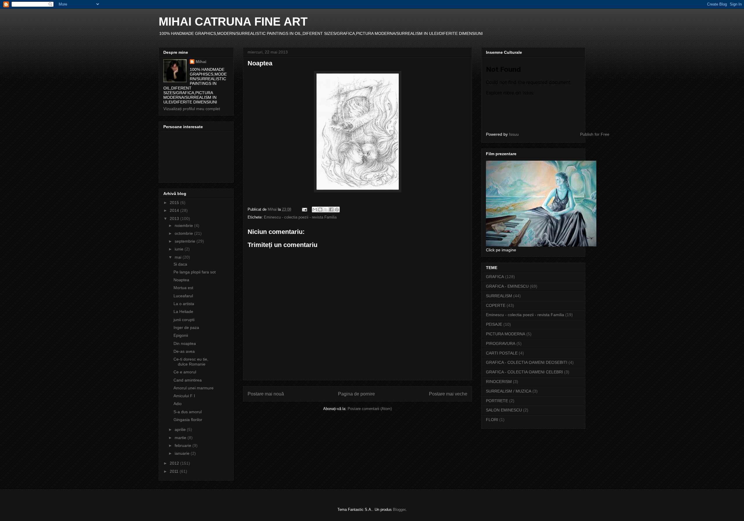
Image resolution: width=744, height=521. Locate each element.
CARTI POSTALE (502, 353)
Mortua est (183, 287)
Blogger (399, 509)
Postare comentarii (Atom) (370, 409)
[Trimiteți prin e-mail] (315, 209)
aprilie (181, 429)
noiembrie (184, 225)
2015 (175, 202)
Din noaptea (185, 343)
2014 (175, 210)
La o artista (184, 303)
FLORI (492, 419)
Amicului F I (184, 395)
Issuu (514, 134)
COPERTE (495, 305)
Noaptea (181, 279)
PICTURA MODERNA (505, 334)
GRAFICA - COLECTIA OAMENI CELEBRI (524, 372)
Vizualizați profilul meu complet (191, 108)
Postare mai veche (448, 393)
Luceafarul (183, 295)
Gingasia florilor (188, 419)
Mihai (201, 61)
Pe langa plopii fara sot (195, 272)
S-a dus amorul (188, 411)
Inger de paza (186, 327)
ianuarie (183, 453)
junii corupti (184, 319)
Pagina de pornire (356, 393)
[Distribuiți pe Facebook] (331, 209)
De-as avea (184, 351)
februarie (183, 445)
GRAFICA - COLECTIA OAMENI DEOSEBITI (526, 362)
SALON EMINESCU (504, 410)
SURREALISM (499, 295)
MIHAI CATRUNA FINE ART (233, 21)
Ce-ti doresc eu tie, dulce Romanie (191, 361)
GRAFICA (495, 276)
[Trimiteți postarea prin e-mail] (304, 209)
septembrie (185, 241)
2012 (175, 463)
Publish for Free (594, 134)
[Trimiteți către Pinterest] (337, 209)
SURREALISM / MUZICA (508, 391)
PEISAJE (494, 324)
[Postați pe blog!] (320, 209)
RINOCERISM (499, 381)
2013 (175, 218)
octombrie (184, 233)
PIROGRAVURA (500, 343)
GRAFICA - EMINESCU (507, 286)
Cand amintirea (188, 380)
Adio (178, 403)
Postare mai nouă (266, 393)
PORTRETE (497, 400)
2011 (175, 471)
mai (179, 257)
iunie (180, 249)
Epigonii (181, 335)
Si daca (180, 264)
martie (181, 437)
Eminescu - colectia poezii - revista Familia (300, 217)
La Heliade (183, 311)
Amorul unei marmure (194, 388)
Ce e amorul (185, 372)
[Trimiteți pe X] (326, 209)
